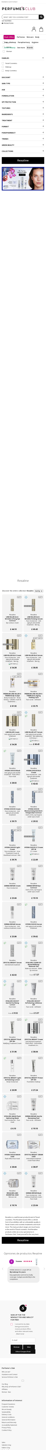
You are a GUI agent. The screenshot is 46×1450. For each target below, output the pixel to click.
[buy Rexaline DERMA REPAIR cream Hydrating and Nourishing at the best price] (12, 875)
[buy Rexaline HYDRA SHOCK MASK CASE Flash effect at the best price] (12, 1144)
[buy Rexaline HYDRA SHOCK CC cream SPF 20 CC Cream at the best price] (33, 837)
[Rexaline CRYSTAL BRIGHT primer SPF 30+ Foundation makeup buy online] (33, 1085)
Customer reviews (8, 1407)
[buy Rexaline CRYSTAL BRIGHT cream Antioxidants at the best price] (33, 1029)
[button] (2, 1273)
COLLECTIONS (7, 151)
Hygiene (35, 42)
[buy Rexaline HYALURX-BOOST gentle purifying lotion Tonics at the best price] (12, 990)
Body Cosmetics (11, 71)
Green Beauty (9, 47)
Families (5, 58)
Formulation (8, 96)
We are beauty (6, 1409)
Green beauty (8, 145)
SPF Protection (9, 102)
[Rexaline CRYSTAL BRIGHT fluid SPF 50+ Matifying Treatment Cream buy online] (12, 1047)
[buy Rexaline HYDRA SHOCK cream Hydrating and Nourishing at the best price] (12, 798)
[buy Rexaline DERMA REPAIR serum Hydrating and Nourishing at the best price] (12, 913)
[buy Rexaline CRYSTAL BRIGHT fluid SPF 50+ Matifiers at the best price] (12, 1029)
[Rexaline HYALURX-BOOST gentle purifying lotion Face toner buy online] (12, 1008)
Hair (6, 42)
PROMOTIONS (9, 23)
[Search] (41, 17)
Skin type (6, 83)
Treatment (7, 120)
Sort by (37, 591)
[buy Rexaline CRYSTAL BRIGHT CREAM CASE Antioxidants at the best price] (33, 1144)
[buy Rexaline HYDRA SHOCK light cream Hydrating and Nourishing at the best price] (12, 837)
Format (5, 126)
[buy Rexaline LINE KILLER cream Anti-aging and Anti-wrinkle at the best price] (12, 721)
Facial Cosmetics (11, 63)
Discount (6, 77)
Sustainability (6, 1412)
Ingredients (7, 114)
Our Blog (5, 1384)
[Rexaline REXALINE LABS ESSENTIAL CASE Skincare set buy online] (12, 1201)
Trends (5, 139)
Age (3, 90)
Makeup (12, 42)
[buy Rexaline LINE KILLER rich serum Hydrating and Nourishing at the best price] (33, 645)
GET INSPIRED (6, 21)
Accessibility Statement (9, 1425)
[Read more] (20, 1334)
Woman (9, 51)
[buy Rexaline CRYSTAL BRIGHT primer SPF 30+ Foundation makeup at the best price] (33, 1067)
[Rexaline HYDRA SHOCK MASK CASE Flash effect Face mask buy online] (12, 1162)
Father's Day (6, 1448)
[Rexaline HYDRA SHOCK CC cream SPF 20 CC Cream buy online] (33, 855)
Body (37, 37)
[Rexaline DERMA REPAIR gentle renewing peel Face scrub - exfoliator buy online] (33, 1124)
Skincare (30, 37)
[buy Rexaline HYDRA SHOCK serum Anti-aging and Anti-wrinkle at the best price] (33, 913)
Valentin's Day (6, 1445)
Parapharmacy (24, 42)
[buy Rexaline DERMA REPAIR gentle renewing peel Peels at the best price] (33, 1105)
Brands (30, 47)
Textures (6, 108)
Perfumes (21, 37)
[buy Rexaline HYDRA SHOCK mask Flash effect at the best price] (12, 760)
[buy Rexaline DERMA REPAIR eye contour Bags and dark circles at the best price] (33, 875)
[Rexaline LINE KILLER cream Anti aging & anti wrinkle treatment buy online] (12, 740)
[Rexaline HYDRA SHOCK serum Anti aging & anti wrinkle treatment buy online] (33, 932)
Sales (3, 1442)
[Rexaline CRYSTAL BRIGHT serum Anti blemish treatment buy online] (12, 970)
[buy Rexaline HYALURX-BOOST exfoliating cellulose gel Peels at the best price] (33, 990)
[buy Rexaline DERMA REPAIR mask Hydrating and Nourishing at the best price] (33, 1182)
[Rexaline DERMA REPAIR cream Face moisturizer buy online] (12, 893)
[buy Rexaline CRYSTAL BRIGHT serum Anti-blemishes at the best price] (12, 952)
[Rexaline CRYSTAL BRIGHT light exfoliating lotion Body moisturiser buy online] (12, 1085)
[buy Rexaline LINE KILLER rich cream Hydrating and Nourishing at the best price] (12, 645)
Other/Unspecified (23, 1351)
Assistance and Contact (9, 2)
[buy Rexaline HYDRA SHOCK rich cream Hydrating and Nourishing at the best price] (33, 760)
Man (29, 1347)
